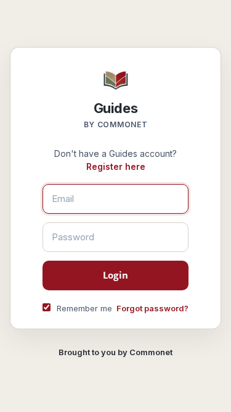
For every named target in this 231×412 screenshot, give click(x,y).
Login (115, 275)
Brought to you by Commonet (115, 352)
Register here (115, 166)
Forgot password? (152, 308)
